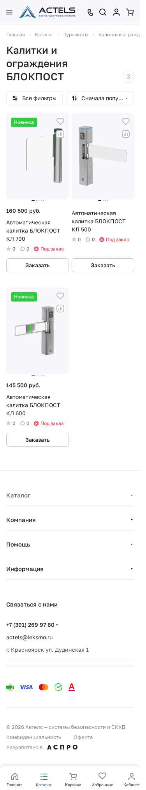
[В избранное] (60, 121)
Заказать (37, 265)
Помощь (18, 544)
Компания (21, 519)
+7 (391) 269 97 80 (30, 624)
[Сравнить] (60, 134)
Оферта (83, 737)
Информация (25, 568)
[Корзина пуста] (130, 12)
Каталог (18, 495)
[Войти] (116, 12)
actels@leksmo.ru (29, 637)
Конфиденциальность (33, 737)
